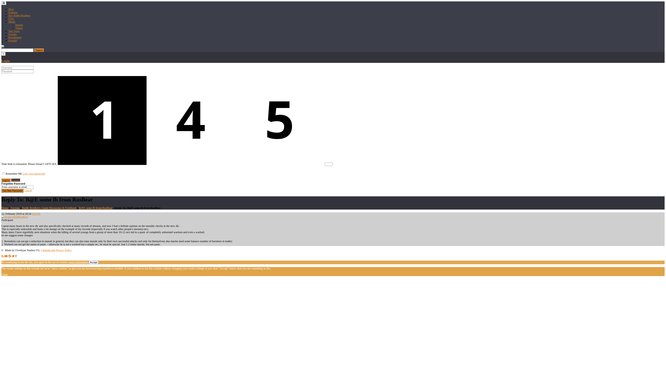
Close (4, 274)
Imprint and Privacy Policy (57, 250)
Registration (15, 37)
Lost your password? (34, 173)
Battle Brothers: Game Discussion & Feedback (49, 207)
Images (19, 24)
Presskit (12, 40)
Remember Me (14, 173)
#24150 (36, 213)
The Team (13, 31)
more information (78, 262)
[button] (2, 46)
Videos (19, 28)
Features (13, 12)
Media (11, 21)
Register (15, 180)
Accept (93, 262)
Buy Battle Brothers (19, 15)
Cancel (28, 190)
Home (4, 207)
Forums (12, 34)
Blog (11, 9)
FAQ (11, 18)
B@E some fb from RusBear (96, 207)
